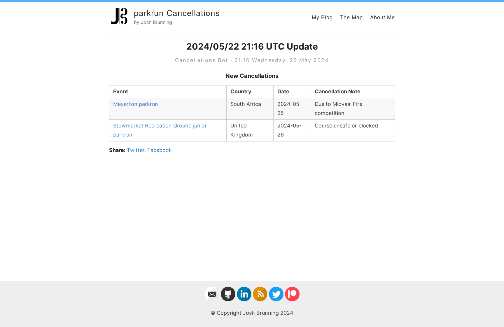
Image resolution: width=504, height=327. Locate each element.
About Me (382, 17)
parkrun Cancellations (177, 12)
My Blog (322, 17)
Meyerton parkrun (135, 104)
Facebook (159, 150)
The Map (351, 17)
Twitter (135, 150)
